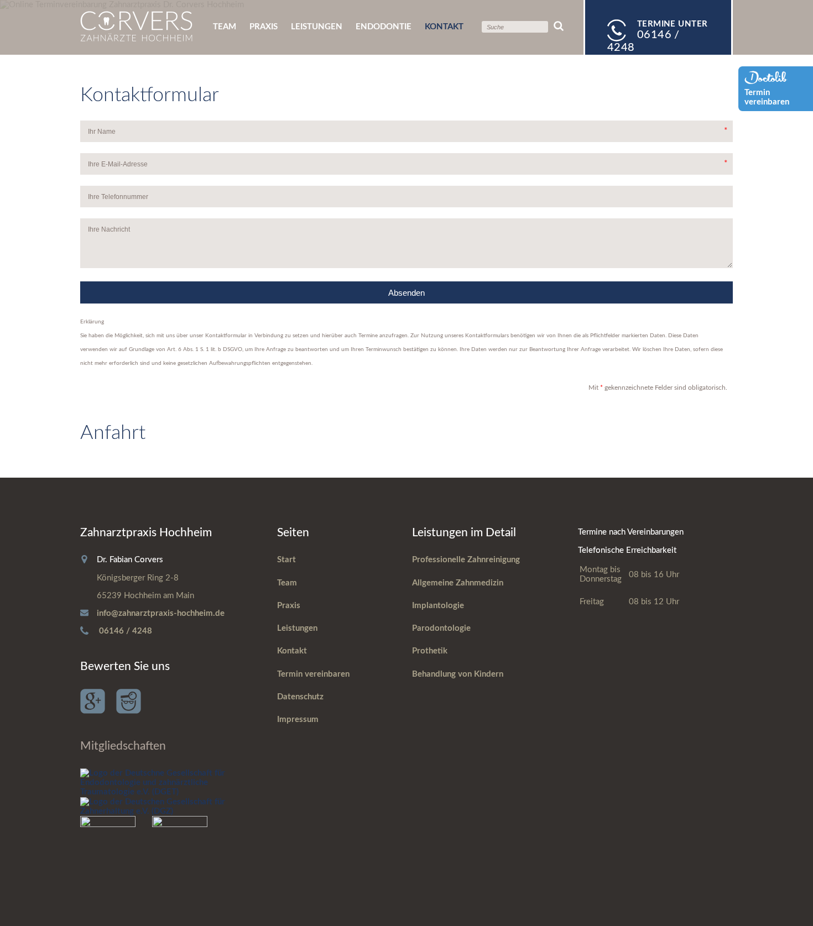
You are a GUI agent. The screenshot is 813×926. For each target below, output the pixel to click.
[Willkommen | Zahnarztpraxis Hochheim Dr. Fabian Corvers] (136, 39)
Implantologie (438, 605)
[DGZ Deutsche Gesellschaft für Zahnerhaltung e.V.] (164, 811)
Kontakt (292, 651)
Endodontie (383, 27)
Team (224, 27)
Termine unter (657, 36)
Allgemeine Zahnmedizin (457, 583)
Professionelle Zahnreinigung (466, 560)
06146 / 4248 (125, 631)
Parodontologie (441, 628)
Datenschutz (300, 697)
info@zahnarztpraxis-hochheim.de (161, 613)
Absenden (406, 292)
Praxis (263, 27)
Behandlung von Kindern (457, 674)
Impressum (298, 719)
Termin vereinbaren (313, 674)
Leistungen (316, 27)
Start (286, 560)
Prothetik (429, 651)
